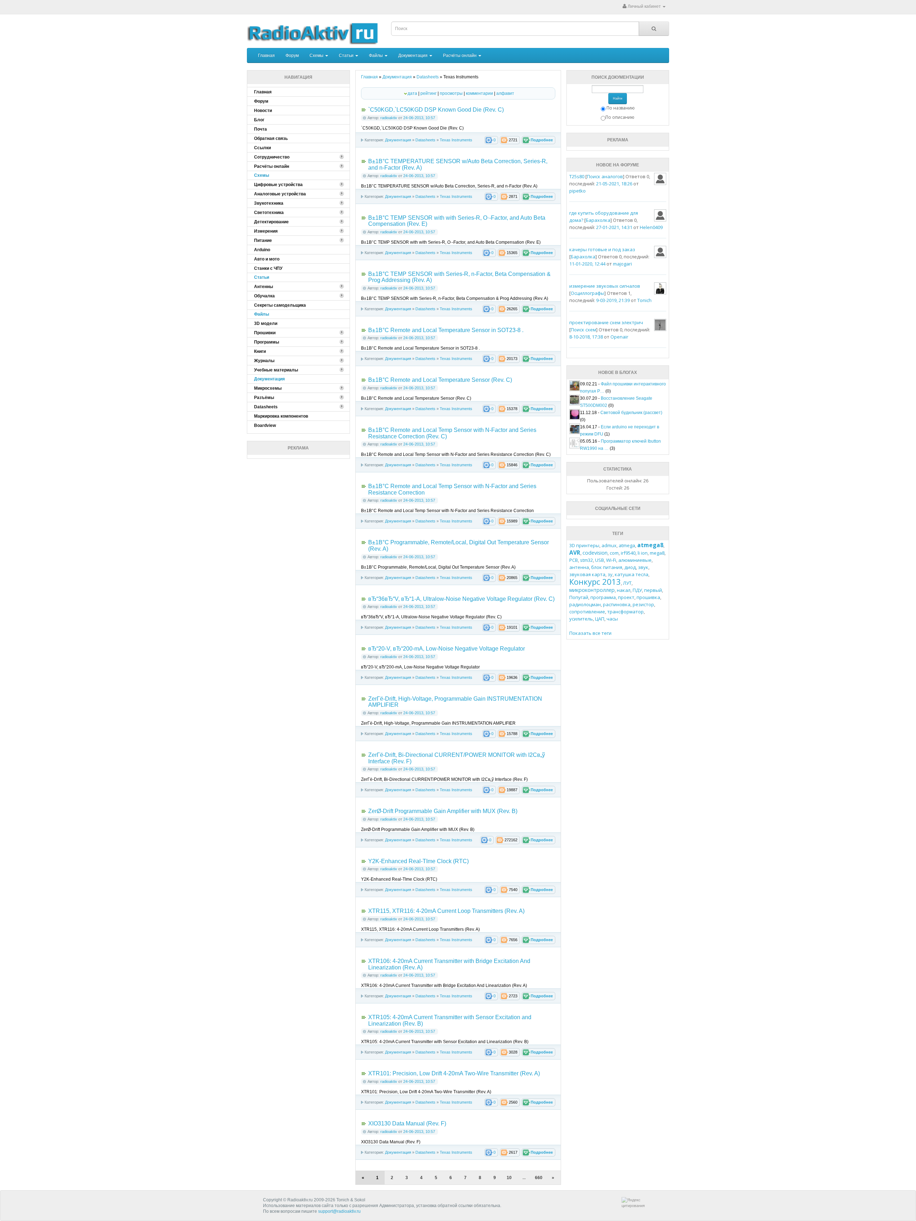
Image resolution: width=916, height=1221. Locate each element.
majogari (622, 264)
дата (412, 93)
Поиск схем (583, 329)
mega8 (657, 553)
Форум (292, 55)
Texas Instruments (456, 140)
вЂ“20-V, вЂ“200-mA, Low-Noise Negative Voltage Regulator (446, 649)
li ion (643, 553)
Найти (617, 98)
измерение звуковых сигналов (604, 286)
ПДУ (637, 590)
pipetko (577, 191)
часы (612, 619)
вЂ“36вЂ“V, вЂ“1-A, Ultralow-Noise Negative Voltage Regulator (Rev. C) (461, 599)
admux (609, 545)
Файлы (376, 55)
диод (630, 567)
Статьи (347, 55)
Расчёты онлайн (460, 55)
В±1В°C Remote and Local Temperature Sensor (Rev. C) (440, 380)
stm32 (586, 560)
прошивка (648, 597)
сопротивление (587, 611)
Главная (266, 55)
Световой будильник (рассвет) (631, 412)
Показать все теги (590, 633)
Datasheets (425, 140)
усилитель (581, 619)
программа (603, 597)
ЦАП (599, 619)
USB (599, 560)
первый (653, 590)
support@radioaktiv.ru (339, 1211)
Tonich (644, 300)
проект (626, 597)
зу (610, 574)
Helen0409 (651, 227)
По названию (620, 108)
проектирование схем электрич (606, 322)
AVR (574, 552)
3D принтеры (584, 545)
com (614, 553)
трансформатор (625, 611)
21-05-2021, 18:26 (614, 183)
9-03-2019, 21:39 (613, 300)
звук (643, 567)
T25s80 (576, 176)
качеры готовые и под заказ (602, 249)
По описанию (619, 117)
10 (509, 1177)
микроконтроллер (592, 590)
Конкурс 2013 (595, 581)
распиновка (616, 604)
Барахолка (598, 220)
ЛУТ (627, 583)
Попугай (578, 597)
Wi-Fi (611, 560)
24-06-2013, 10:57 (419, 118)
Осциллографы (587, 293)
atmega (627, 545)
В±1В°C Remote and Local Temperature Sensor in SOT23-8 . (445, 330)
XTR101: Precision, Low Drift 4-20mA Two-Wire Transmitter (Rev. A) (454, 1073)
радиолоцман (585, 604)
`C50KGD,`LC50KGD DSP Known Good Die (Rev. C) (436, 110)
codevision (595, 552)
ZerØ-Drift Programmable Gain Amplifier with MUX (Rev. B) (442, 811)
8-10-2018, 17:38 (586, 337)
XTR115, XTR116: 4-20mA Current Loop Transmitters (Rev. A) (446, 911)
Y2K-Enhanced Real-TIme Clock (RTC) (418, 861)
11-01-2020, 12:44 (587, 264)
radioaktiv (388, 118)
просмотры (451, 93)
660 (538, 1177)
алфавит (505, 93)
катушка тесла (631, 574)
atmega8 (650, 545)
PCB (573, 560)
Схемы (317, 55)
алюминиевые (635, 560)
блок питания (606, 567)
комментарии (479, 93)
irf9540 (628, 553)
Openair (619, 337)
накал (623, 590)
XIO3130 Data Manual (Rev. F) (407, 1123)
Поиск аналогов (605, 176)
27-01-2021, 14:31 (614, 227)
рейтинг (428, 93)
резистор (643, 604)
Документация (413, 55)
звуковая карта (587, 574)
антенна (579, 567)
